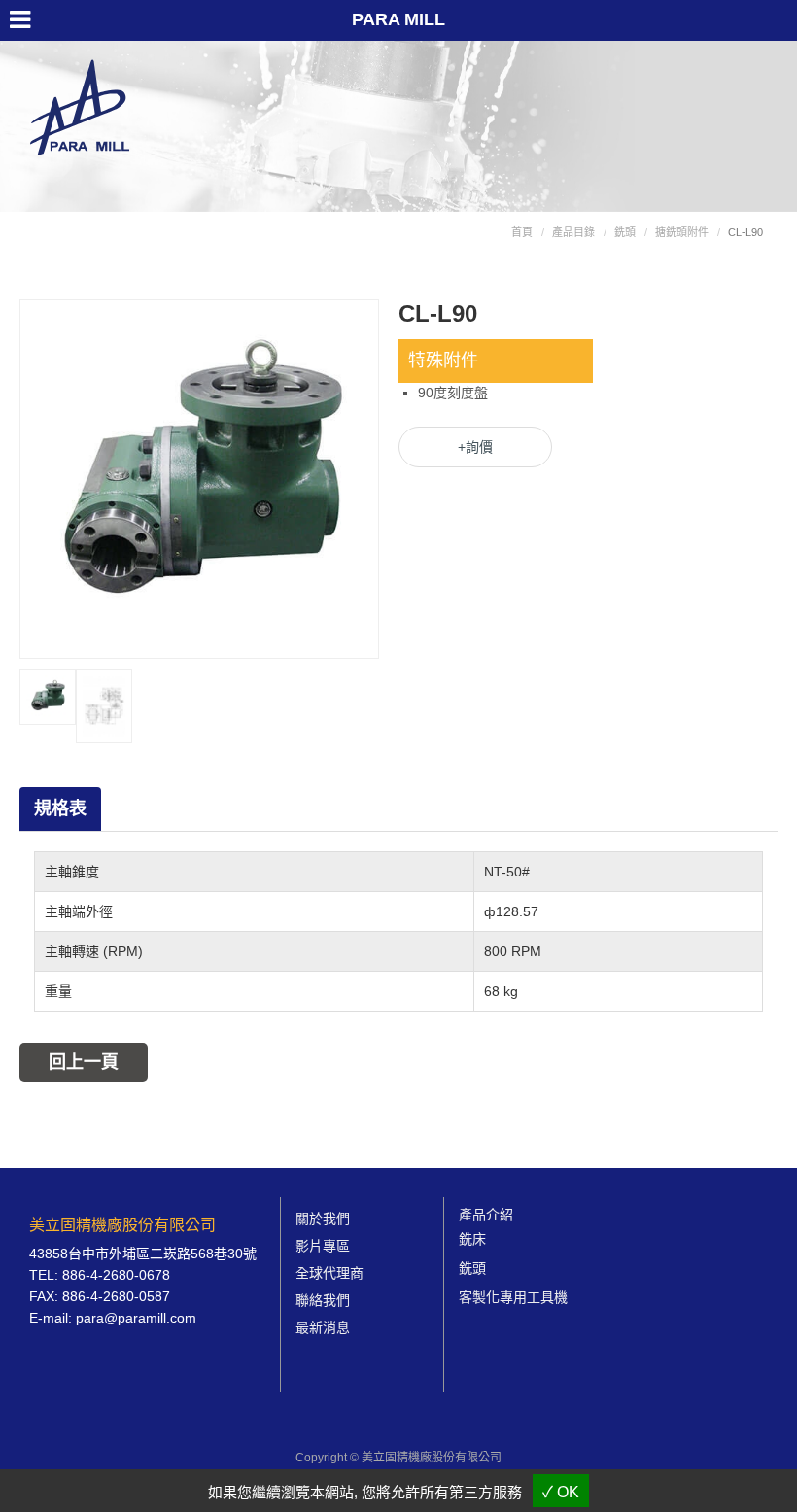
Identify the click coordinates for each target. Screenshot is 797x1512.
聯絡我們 (322, 1300)
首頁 (522, 232)
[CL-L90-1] (47, 695)
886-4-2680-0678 (116, 1275)
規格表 (60, 808)
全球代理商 (329, 1273)
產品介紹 (486, 1214)
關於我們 (322, 1218)
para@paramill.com (136, 1317)
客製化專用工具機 (513, 1297)
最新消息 (322, 1327)
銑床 (472, 1239)
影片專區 (322, 1246)
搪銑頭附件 (682, 232)
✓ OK (560, 1492)
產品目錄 (573, 232)
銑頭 (625, 232)
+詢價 (475, 447)
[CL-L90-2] (104, 704)
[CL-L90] (199, 477)
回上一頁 (84, 1062)
